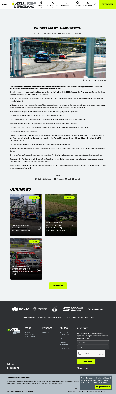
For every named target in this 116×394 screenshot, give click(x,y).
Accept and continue (103, 386)
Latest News (46, 33)
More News (58, 286)
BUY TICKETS (107, 4)
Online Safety (72, 391)
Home (36, 33)
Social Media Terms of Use (88, 391)
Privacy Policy (103, 391)
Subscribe (87, 362)
